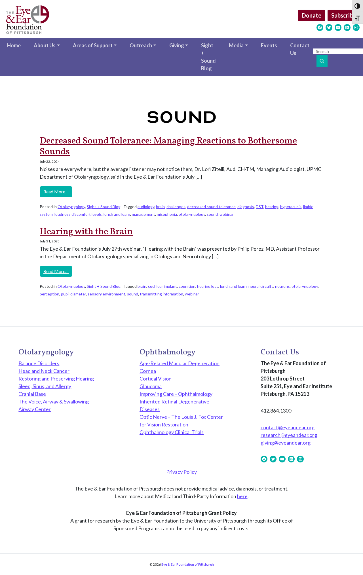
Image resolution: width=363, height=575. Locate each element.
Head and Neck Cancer (43, 371)
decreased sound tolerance (211, 206)
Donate (311, 15)
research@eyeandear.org (289, 435)
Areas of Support (93, 45)
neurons (282, 286)
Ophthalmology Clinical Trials (172, 432)
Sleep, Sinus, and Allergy (44, 386)
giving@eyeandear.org (286, 442)
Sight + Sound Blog (208, 56)
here (242, 496)
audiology (146, 206)
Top (349, 561)
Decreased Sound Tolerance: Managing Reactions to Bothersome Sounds (168, 146)
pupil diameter (73, 293)
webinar (227, 214)
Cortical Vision (156, 378)
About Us (45, 45)
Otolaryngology (71, 206)
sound (212, 214)
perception (49, 293)
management (143, 214)
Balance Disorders (38, 363)
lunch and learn (117, 214)
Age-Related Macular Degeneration (180, 363)
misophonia (167, 214)
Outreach (141, 45)
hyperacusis (290, 206)
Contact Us (299, 49)
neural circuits (260, 286)
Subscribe (343, 15)
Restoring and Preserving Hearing (56, 378)
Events (269, 45)
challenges (175, 206)
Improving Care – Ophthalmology (176, 394)
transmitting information (161, 293)
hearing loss (207, 286)
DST (259, 206)
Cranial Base (32, 394)
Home (14, 45)
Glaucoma (151, 386)
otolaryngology (192, 214)
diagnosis (245, 206)
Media (236, 45)
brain (160, 206)
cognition (187, 286)
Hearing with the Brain (86, 232)
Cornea (148, 371)
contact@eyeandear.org (288, 427)
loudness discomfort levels (78, 214)
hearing (271, 206)
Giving (176, 45)
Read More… (57, 191)
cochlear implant (162, 286)
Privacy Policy (181, 472)
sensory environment (106, 293)
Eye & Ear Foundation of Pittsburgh (187, 564)
